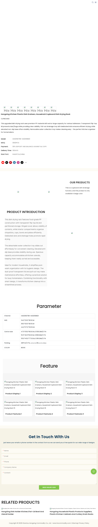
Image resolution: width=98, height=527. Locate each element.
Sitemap (75, 523)
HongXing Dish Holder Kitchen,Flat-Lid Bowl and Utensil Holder (22, 512)
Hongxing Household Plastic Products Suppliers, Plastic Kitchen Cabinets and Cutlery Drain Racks (71, 512)
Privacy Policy (84, 523)
